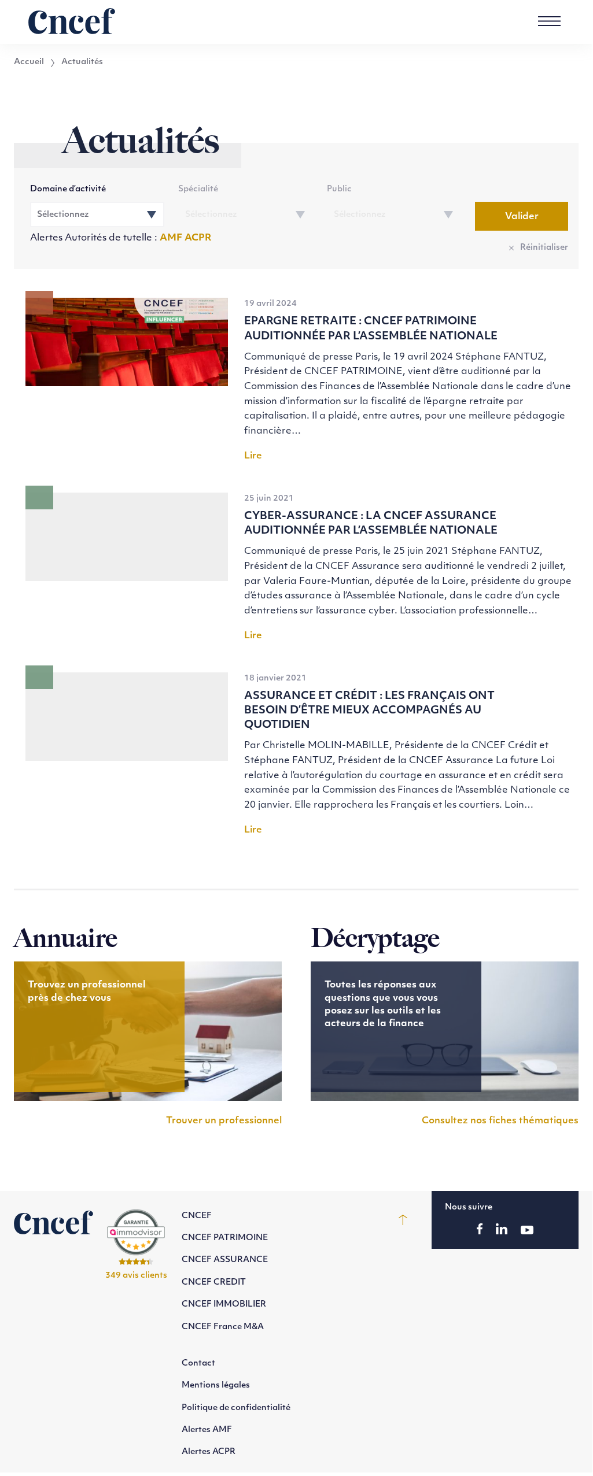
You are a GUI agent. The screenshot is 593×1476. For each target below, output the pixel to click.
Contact (198, 1363)
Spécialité (198, 189)
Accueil (29, 62)
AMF (172, 238)
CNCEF (197, 1216)
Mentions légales (216, 1385)
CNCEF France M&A (223, 1327)
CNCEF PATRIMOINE (225, 1238)
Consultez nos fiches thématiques (500, 1121)
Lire (253, 456)
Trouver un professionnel (224, 1121)
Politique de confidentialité (236, 1408)
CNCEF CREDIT (214, 1282)
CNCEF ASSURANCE (225, 1260)
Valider (522, 216)
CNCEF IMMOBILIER (224, 1304)
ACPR (198, 238)
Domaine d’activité (68, 189)
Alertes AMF (207, 1430)
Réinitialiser (544, 247)
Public (339, 189)
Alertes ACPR (208, 1452)
